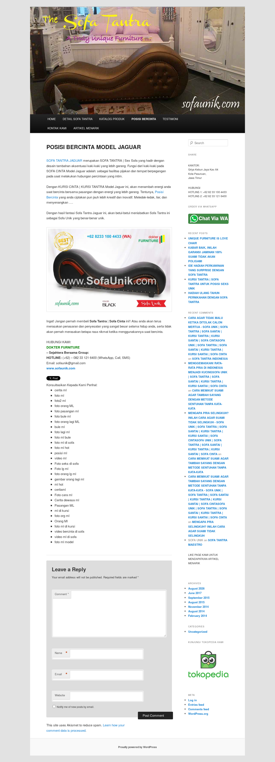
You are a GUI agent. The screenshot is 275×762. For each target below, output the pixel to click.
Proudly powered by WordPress (137, 747)
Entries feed (196, 705)
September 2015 (198, 598)
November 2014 (198, 607)
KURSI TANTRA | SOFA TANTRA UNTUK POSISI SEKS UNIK (208, 283)
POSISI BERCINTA (143, 119)
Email (61, 674)
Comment (62, 594)
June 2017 (195, 593)
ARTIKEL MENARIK (86, 128)
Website (60, 695)
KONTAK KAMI (57, 128)
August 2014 (196, 611)
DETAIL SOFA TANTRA (78, 119)
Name (61, 652)
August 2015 (196, 602)
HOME (51, 119)
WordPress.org (198, 714)
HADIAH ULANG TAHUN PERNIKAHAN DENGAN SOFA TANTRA (208, 297)
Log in (192, 700)
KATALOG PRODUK (112, 119)
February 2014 (197, 616)
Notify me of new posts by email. (75, 707)
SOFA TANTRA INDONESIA (210, 359)
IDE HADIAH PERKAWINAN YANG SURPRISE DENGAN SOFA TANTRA (206, 270)
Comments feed (198, 709)
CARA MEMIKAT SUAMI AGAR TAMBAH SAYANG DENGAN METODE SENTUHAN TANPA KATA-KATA (205, 399)
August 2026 (196, 588)
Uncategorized (197, 631)
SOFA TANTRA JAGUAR (64, 160)
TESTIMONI (170, 119)
